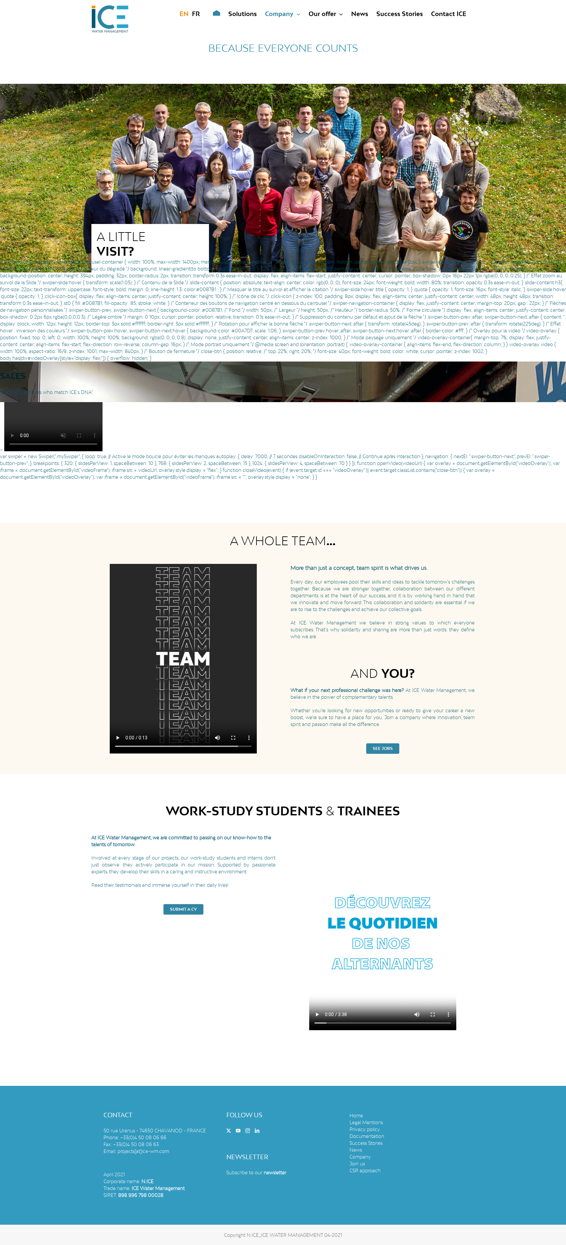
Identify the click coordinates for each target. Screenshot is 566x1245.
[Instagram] (247, 1130)
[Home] (211, 14)
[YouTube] (238, 1130)
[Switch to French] (196, 14)
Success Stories (366, 1143)
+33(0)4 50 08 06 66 (143, 1137)
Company (360, 1157)
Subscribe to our (256, 1172)
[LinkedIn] (257, 1130)
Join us (357, 1163)
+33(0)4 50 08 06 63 (136, 1144)
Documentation (366, 1136)
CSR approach (365, 1170)
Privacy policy (364, 1129)
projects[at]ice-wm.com (143, 1151)
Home (356, 1115)
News (355, 1150)
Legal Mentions (366, 1122)
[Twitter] (228, 1130)
